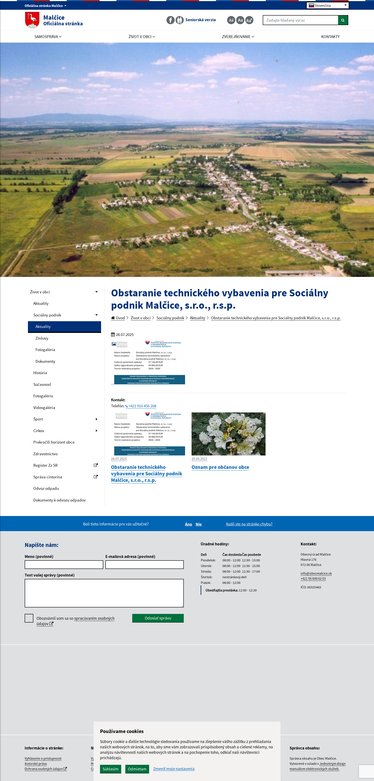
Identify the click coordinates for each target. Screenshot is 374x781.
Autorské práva (36, 763)
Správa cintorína (47, 476)
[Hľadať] (343, 20)
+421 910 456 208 (142, 405)
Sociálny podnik (47, 315)
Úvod (120, 317)
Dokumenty (45, 361)
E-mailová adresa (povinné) (130, 556)
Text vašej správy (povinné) (50, 575)
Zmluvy (41, 338)
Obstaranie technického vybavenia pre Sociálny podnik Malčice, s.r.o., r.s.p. (276, 317)
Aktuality (40, 303)
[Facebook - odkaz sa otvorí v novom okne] (171, 20)
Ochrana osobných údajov (44, 769)
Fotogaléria (45, 349)
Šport (38, 419)
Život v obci (40, 291)
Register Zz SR (45, 465)
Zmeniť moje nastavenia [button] (174, 769)
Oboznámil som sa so (75, 621)
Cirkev (38, 430)
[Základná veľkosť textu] (240, 20)
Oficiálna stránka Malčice (44, 5)
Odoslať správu (158, 618)
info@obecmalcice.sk (316, 573)
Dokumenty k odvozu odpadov (59, 500)
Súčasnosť (42, 384)
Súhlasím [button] (111, 768)
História (40, 372)
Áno (189, 524)
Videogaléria (44, 407)
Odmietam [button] (137, 768)
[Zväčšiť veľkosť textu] (249, 20)
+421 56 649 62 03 (313, 578)
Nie (199, 524)
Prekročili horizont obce (53, 442)
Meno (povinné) (39, 556)
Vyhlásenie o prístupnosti (43, 758)
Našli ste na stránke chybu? (249, 524)
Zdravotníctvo (45, 453)
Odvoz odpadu (46, 488)
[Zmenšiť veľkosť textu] (231, 20)
